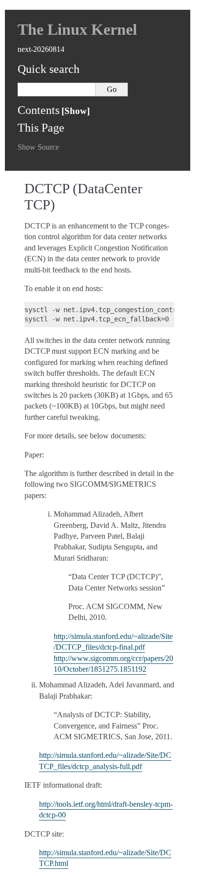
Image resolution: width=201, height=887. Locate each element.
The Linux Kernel (77, 29)
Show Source (38, 147)
